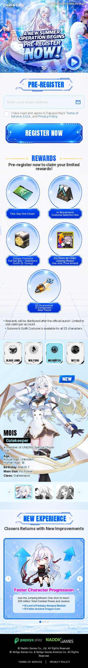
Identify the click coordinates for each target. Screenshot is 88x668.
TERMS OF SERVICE (30, 661)
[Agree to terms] (6, 114)
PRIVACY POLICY (60, 661)
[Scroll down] (44, 69)
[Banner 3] (45, 622)
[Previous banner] (8, 579)
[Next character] (79, 492)
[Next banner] (80, 579)
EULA (26, 116)
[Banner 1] (40, 622)
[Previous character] (9, 492)
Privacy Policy (47, 116)
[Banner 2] (43, 622)
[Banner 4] (48, 622)
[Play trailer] (74, 62)
